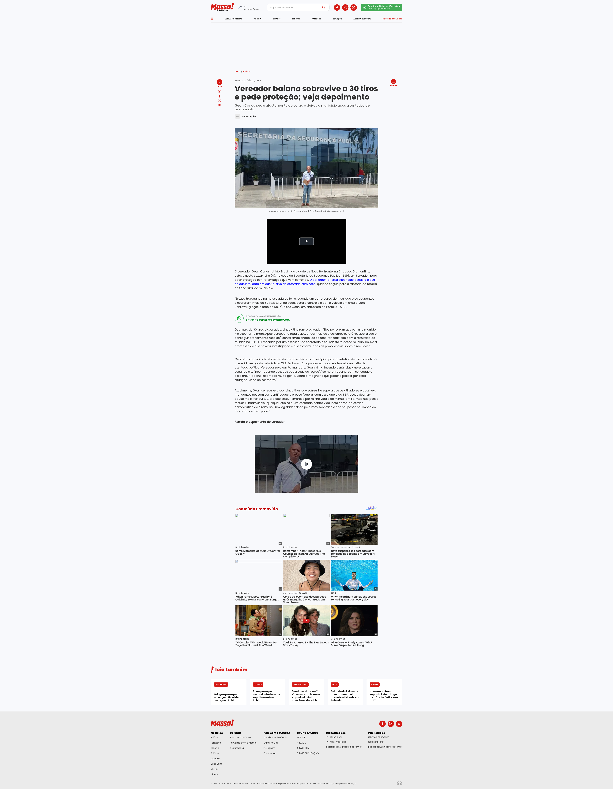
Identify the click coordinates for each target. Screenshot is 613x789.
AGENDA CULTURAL (362, 19)
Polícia (246, 71)
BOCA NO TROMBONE (392, 19)
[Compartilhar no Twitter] (219, 101)
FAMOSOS (316, 19)
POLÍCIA (257, 19)
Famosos (216, 742)
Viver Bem (216, 763)
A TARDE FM (303, 748)
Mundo (214, 769)
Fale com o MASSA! (277, 733)
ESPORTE (296, 19)
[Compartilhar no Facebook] (219, 96)
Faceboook (270, 753)
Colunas (235, 733)
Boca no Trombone (240, 737)
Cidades (215, 758)
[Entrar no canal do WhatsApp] (239, 318)
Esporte (215, 748)
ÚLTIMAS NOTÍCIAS (233, 19)
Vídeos (214, 774)
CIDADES (276, 19)
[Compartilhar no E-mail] (219, 105)
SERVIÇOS (337, 19)
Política (215, 753)
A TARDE (301, 742)
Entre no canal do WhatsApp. (268, 319)
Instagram (269, 748)
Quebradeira (237, 748)
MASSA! (301, 737)
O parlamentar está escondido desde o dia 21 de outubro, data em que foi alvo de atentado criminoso (305, 282)
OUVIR (219, 86)
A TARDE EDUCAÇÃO (308, 753)
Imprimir (393, 85)
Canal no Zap (271, 742)
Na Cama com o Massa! (243, 742)
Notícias (217, 733)
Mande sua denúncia (275, 737)
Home (238, 71)
